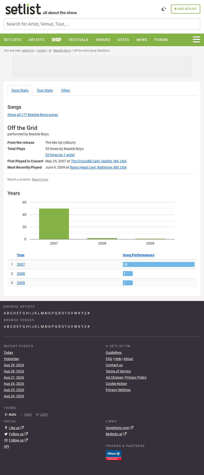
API (6, 446)
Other (65, 90)
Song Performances (138, 255)
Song (19, 90)
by (60, 155)
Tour (45, 90)
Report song (40, 179)
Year (20, 255)
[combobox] (102, 24)
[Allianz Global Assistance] (113, 455)
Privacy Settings (118, 390)
